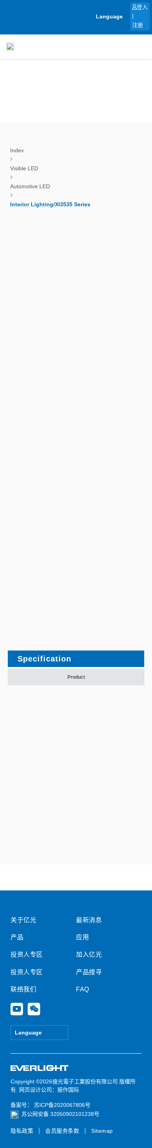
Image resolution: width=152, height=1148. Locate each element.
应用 (82, 937)
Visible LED (24, 168)
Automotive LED (30, 186)
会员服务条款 (62, 1131)
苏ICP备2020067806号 (61, 1105)
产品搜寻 (89, 972)
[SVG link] (40, 1068)
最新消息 (89, 920)
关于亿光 (23, 920)
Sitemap (102, 1131)
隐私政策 (22, 1131)
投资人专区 (27, 954)
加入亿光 (89, 954)
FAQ (82, 989)
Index (17, 150)
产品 (17, 937)
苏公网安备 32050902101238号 (60, 1114)
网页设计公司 (35, 1090)
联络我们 (23, 989)
